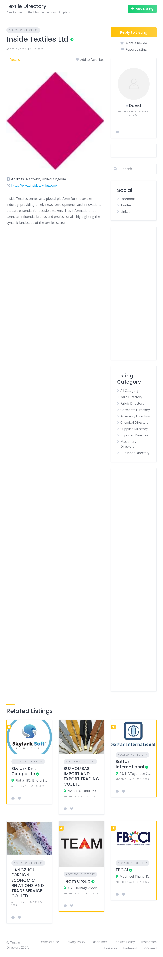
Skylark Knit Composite (23, 771)
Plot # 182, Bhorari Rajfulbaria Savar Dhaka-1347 (31, 780)
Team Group (77, 881)
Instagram (149, 942)
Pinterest (130, 948)
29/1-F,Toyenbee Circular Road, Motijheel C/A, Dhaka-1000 (136, 773)
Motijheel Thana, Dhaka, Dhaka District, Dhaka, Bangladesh (136, 876)
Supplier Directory (134, 429)
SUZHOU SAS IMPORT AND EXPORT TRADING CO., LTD (81, 776)
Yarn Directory (131, 397)
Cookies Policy (124, 942)
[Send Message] (117, 132)
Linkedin (110, 948)
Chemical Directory (134, 422)
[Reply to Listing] (13, 798)
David (135, 105)
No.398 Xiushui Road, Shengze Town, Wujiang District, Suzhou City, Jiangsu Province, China (84, 791)
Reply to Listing (133, 32)
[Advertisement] (133, 293)
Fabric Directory (132, 403)
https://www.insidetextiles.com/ (34, 185)
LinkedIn (126, 211)
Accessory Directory (23, 29)
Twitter (125, 205)
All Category (129, 390)
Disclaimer (99, 942)
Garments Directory (135, 410)
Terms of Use (49, 942)
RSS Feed (150, 948)
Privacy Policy (75, 942)
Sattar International (130, 764)
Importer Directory (134, 435)
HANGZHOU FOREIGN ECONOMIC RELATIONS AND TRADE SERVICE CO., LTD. (27, 883)
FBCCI (122, 870)
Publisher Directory (134, 453)
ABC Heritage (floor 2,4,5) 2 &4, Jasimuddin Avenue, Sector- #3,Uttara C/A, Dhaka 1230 (84, 888)
